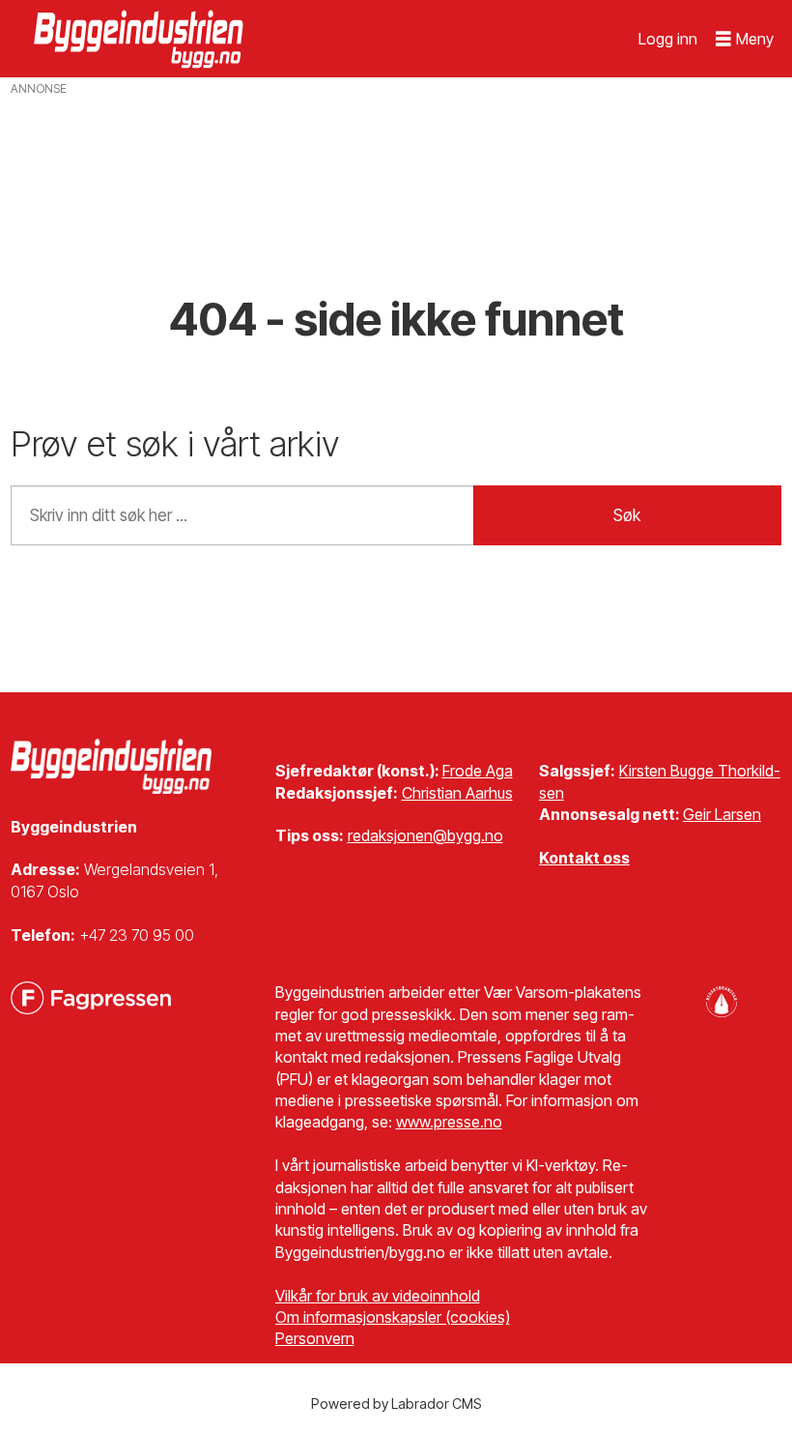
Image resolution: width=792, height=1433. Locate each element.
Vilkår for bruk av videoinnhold (377, 1295)
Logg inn (667, 38)
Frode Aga (477, 770)
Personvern (314, 1338)
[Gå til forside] (141, 39)
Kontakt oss (584, 857)
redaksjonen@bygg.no (425, 835)
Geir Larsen (722, 814)
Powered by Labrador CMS (396, 1403)
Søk (626, 515)
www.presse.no (449, 1121)
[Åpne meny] (744, 39)
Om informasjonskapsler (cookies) (392, 1317)
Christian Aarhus (457, 793)
